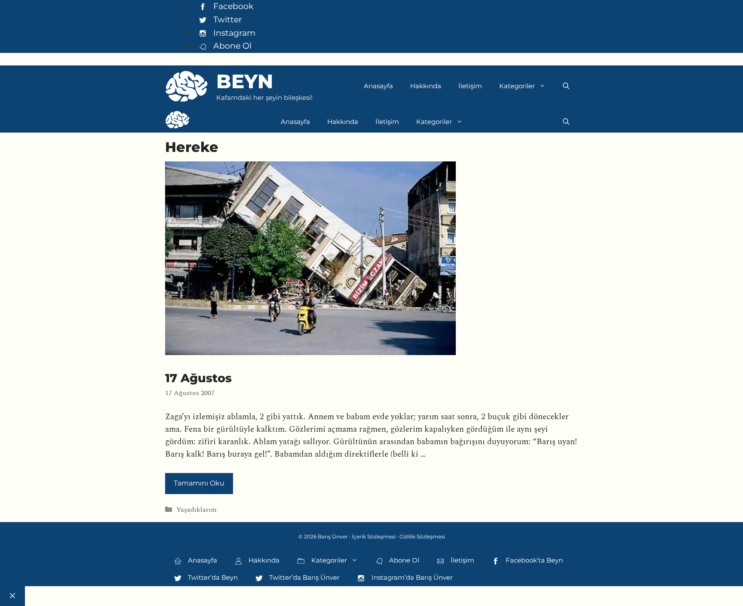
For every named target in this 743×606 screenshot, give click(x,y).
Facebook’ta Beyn (533, 560)
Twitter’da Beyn (212, 577)
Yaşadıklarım (196, 509)
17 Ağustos (198, 378)
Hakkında (425, 86)
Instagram (233, 33)
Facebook (232, 6)
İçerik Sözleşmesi (374, 536)
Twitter (226, 19)
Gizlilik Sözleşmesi (422, 536)
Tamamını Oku (199, 483)
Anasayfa (378, 86)
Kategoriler (517, 86)
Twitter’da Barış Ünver (303, 577)
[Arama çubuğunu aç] (566, 86)
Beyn (244, 81)
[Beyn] (177, 122)
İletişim (470, 86)
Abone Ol (231, 45)
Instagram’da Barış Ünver (411, 577)
